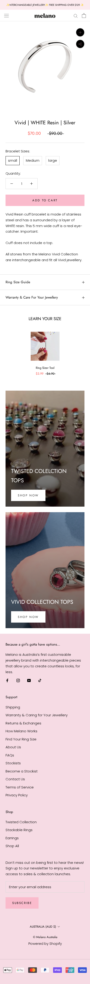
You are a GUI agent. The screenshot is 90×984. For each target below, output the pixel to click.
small (12, 160)
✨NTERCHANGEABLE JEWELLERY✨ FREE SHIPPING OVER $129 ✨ (45, 5)
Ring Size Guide (18, 282)
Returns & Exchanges (23, 723)
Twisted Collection (21, 822)
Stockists (13, 763)
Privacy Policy (17, 795)
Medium (32, 160)
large (52, 160)
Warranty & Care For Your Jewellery (32, 297)
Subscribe (22, 903)
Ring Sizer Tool (45, 368)
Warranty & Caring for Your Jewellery (37, 715)
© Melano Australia (45, 937)
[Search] (76, 15)
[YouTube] (29, 680)
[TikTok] (40, 680)
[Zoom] (80, 32)
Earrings (12, 838)
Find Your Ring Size (21, 739)
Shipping (13, 707)
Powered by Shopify (45, 943)
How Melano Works (21, 731)
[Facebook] (7, 680)
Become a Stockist (22, 771)
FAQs (10, 755)
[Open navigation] (6, 15)
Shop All (12, 845)
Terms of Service (20, 787)
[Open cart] (84, 15)
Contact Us (15, 779)
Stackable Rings (19, 829)
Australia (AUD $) (43, 926)
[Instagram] (18, 680)
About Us (13, 747)
